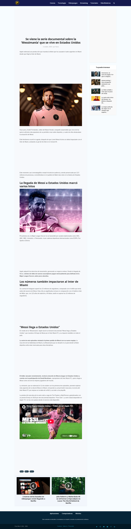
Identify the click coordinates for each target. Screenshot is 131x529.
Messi (27, 471)
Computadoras (67, 513)
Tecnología (62, 3)
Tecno (57, 46)
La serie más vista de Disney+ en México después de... (107, 100)
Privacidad (71, 526)
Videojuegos (73, 3)
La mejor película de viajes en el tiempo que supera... (107, 109)
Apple (21, 471)
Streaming (84, 3)
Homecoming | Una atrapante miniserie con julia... (106, 83)
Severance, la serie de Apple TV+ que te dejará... (108, 74)
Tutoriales (94, 3)
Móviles (78, 513)
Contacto (59, 526)
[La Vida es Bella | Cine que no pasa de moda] (96, 91)
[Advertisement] (51, 22)
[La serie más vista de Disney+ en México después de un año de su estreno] (96, 98)
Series (32, 471)
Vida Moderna (106, 3)
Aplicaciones (54, 513)
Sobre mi (65, 526)
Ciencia (52, 3)
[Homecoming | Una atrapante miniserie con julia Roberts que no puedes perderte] (96, 82)
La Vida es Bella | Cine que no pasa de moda (107, 91)
